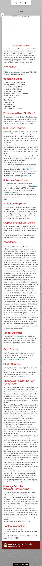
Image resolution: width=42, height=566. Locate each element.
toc (2, 15)
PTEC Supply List (11, 211)
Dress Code (33, 186)
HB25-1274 (29, 169)
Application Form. (26, 176)
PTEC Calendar (18, 336)
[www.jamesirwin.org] (21, 11)
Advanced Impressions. (11, 192)
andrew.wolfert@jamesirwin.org (14, 359)
